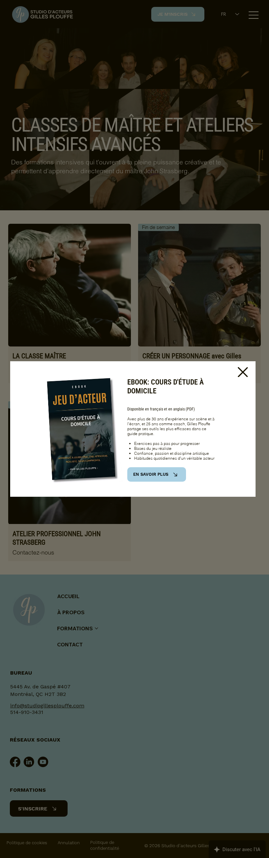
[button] (243, 372)
